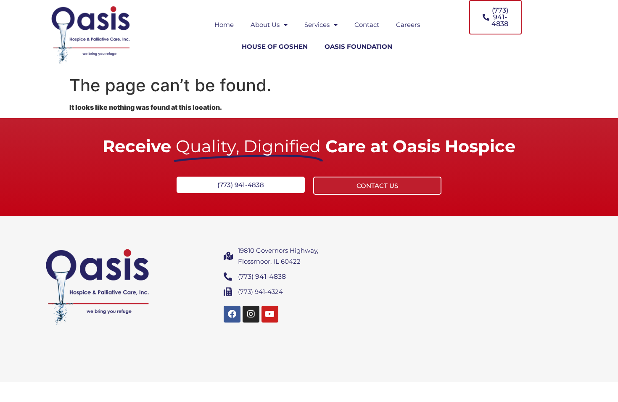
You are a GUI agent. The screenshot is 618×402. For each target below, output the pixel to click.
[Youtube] (269, 314)
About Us (265, 25)
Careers (408, 25)
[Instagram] (251, 314)
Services (317, 25)
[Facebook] (232, 314)
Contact (366, 25)
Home (224, 25)
